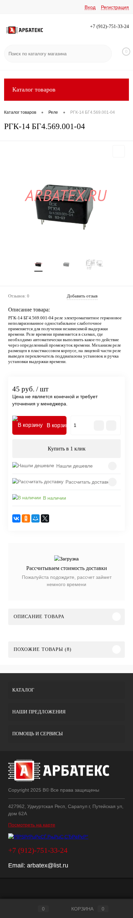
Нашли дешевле (74, 466)
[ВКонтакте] (16, 518)
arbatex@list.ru (47, 865)
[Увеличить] (66, 206)
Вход (90, 7)
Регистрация (115, 7)
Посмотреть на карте (31, 824)
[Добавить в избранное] (119, 151)
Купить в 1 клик (67, 448)
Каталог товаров (34, 89)
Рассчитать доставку (88, 482)
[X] (45, 518)
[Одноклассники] (26, 518)
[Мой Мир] (35, 518)
